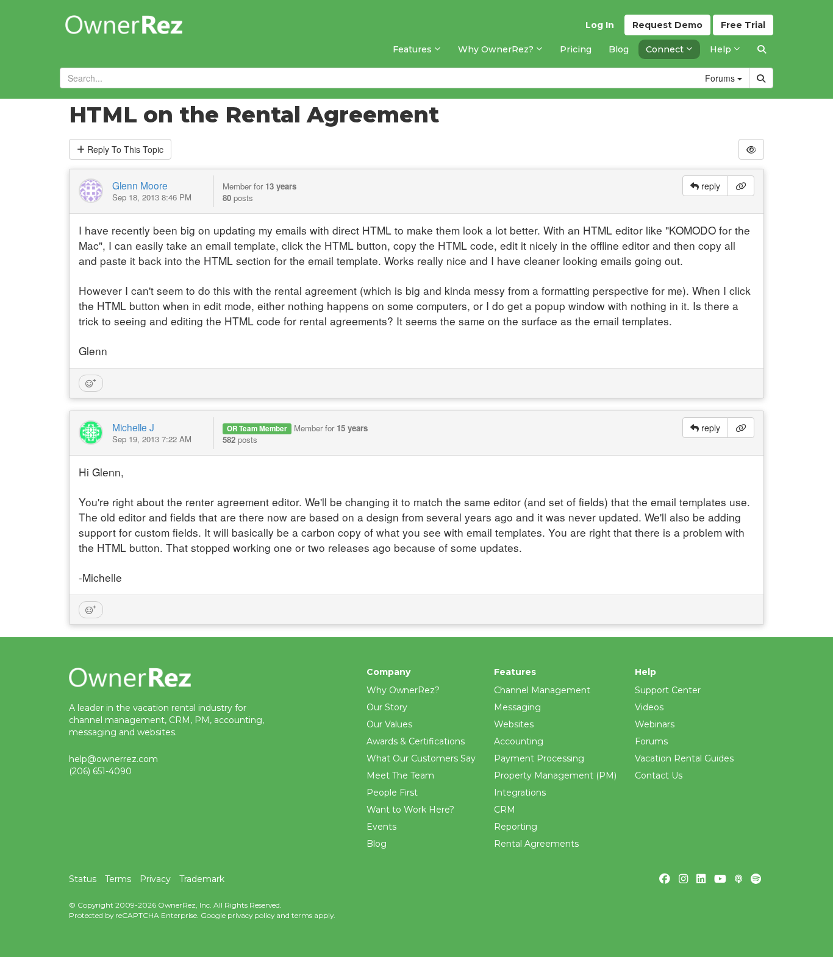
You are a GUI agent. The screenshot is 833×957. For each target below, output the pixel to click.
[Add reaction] (91, 383)
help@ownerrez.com (113, 759)
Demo (667, 24)
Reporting (515, 826)
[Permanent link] (741, 185)
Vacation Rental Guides (684, 758)
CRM (504, 809)
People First (392, 792)
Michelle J (133, 427)
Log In (599, 24)
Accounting (518, 741)
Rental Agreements (536, 843)
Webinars (654, 724)
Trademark (201, 879)
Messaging (517, 707)
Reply (124, 149)
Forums (651, 741)
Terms (118, 879)
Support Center (668, 690)
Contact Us (658, 775)
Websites (514, 724)
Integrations (520, 792)
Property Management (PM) (555, 775)
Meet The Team (400, 775)
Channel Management (542, 690)
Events (381, 826)
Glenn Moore (140, 185)
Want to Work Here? (410, 809)
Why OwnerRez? (403, 690)
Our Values (389, 724)
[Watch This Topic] (751, 149)
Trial (743, 24)
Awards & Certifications (415, 741)
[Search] (761, 49)
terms (301, 915)
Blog (376, 843)
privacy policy (250, 915)
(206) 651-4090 (100, 771)
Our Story (386, 707)
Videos (649, 707)
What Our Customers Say (421, 758)
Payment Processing (539, 758)
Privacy (155, 879)
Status (82, 879)
